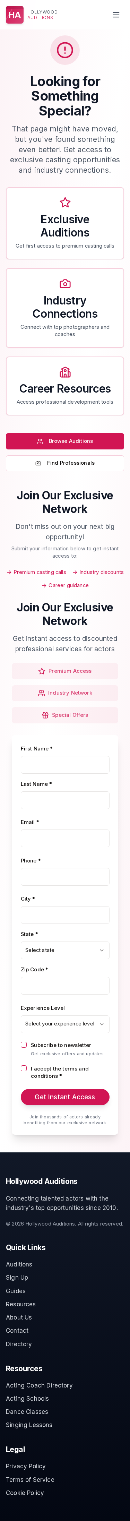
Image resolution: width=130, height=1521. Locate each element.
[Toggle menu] (116, 15)
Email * (30, 822)
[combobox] (65, 950)
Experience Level (43, 1008)
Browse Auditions (71, 441)
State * (29, 934)
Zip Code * (35, 969)
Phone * (31, 861)
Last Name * (36, 784)
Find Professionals (71, 463)
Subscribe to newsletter (61, 1045)
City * (28, 899)
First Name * (37, 749)
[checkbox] (24, 1045)
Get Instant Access (65, 1097)
